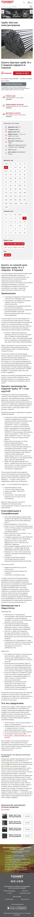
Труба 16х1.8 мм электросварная (15, 822)
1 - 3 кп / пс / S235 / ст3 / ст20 (14, 244)
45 (6, 182)
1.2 (6, 218)
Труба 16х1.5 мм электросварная (15, 816)
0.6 (6, 215)
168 (24, 193)
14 (20, 164)
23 (15, 171)
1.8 (20, 218)
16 (6, 167)
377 (24, 196)
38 (15, 178)
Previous (2, 12)
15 (24, 164)
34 (20, 175)
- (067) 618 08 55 (9, 899)
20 (24, 167)
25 (20, 171)
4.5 (20, 225)
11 (6, 233)
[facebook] (19, 881)
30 (10, 175)
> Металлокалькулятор (17, 904)
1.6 (15, 218)
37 (6, 178)
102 (15, 189)
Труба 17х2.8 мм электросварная (15, 835)
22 (10, 171)
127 (11, 193)
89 (10, 189)
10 (10, 164)
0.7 (11, 215)
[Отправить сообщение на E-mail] (12, 881)
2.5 (15, 222)
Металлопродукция (9, 891)
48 (10, 182)
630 (20, 200)
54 (24, 182)
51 (20, 182)
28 (6, 175)
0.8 (15, 215)
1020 (15, 203)
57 (6, 185)
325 (20, 196)
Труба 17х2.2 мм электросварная (15, 829)
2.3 (11, 222)
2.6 (20, 222)
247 (11, 196)
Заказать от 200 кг (22, 73)
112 (24, 189)
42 (24, 178)
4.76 (6, 164)
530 (15, 200)
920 (11, 203)
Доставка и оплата (25, 893)
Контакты (25, 891)
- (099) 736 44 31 (24, 899)
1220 (25, 203)
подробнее (9, 99)
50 (15, 182)
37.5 (10, 178)
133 (15, 193)
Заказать (27, 816)
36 (24, 175)
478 (11, 200)
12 (15, 164)
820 (6, 203)
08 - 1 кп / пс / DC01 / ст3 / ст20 (14, 247)
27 (24, 171)
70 (24, 185)
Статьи (10, 893)
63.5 (20, 185)
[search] (31, 6)
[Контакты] (24, 2)
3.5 (11, 225)
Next (32, 12)
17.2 (15, 167)
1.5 (11, 218)
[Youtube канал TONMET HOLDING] (14, 881)
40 (20, 178)
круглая (7, 255)
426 (6, 200)
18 (20, 167)
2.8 (24, 222)
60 (10, 185)
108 (20, 189)
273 (15, 196)
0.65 (20, 215)
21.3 (6, 171)
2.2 (6, 222)
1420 (6, 207)
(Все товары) (5, 809)
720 (24, 200)
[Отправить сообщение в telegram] (17, 881)
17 (10, 167)
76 (6, 189)
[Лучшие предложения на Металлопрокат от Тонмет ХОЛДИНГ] (7, 2)
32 (15, 175)
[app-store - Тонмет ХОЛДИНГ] (22, 908)
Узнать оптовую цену (13, 84)
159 (20, 193)
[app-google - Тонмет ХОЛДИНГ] (12, 908)
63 (15, 185)
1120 (20, 203)
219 (6, 196)
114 (6, 193)
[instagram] (22, 881)
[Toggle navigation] (4, 6)
